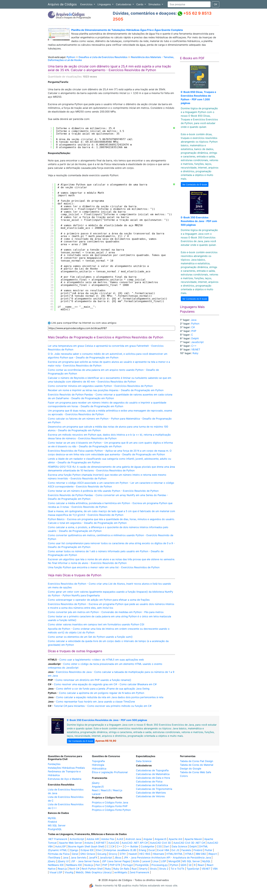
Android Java (133, 839)
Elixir (99, 850)
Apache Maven (193, 839)
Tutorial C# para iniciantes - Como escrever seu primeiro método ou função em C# (102, 705)
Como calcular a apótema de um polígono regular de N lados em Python (101, 692)
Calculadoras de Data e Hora (153, 777)
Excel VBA (163, 850)
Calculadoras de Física (149, 781)
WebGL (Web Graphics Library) (94, 872)
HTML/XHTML (174, 853)
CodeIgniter (148, 846)
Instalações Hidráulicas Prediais (66, 767)
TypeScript (193, 868)
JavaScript (197, 342)
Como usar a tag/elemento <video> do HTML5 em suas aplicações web (101, 659)
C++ (194, 345)
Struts (153, 868)
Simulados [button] (154, 4)
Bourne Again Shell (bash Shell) (86, 846)
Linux (156, 861)
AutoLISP (60, 846)
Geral (75, 853)
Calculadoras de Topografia (152, 770)
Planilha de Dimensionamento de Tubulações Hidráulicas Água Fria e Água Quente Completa (127, 29)
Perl (97, 864)
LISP (163, 861)
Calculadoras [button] (124, 4)
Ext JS (175, 850)
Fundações (54, 764)
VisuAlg (69, 872)
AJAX (120, 839)
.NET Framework (57, 839)
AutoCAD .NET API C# (135, 842)
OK (215, 4)
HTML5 (189, 853)
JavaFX (93, 857)
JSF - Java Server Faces (85, 861)
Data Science (143, 761)
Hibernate (158, 853)
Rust (134, 868)
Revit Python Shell (92, 868)
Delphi (195, 338)
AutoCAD (113, 842)
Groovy (113, 853)
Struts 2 (163, 868)
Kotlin (136, 861)
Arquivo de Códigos (62, 4)
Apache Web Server (70, 842)
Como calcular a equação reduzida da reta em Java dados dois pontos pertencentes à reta (109, 697)
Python (71, 57)
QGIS (183, 864)
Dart (166, 846)
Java (193, 319)
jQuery (96, 782)
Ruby (195, 353)
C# (193, 327)
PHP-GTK (115, 864)
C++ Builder (131, 846)
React (201, 864)
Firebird (52, 821)
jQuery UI (63, 861)
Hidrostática (99, 768)
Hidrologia (98, 764)
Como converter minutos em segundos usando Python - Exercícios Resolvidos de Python (100, 385)
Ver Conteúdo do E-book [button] (194, 184)
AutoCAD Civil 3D (160, 842)
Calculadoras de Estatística (152, 785)
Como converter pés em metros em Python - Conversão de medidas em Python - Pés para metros (105, 612)
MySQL (52, 818)
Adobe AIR (93, 839)
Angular (147, 839)
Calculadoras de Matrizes (151, 792)
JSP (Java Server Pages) (116, 861)
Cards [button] (140, 4)
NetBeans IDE (56, 864)
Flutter (208, 850)
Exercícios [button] (86, 4)
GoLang (101, 853)
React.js (62, 868)
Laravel (96, 794)
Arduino (88, 842)
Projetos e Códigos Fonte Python (111, 809)
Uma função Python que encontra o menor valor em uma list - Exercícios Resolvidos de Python (103, 567)
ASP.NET (101, 842)
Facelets (186, 850)
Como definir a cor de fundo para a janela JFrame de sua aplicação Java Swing (102, 688)
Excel (151, 850)
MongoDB (174, 861)
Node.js (88, 864)
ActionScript (77, 839)
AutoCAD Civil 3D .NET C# (189, 842)
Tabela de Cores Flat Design (196, 761)
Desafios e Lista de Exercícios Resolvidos (103, 57)
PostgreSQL (55, 829)
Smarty (143, 868)
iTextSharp (54, 857)
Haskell (132, 853)
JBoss (117, 857)
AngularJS (98, 786)
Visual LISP (55, 872)
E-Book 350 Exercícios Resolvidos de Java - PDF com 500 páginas (199, 221)
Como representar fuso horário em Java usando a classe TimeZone (95, 701)
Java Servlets (78, 857)
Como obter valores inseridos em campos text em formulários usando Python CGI (96, 624)
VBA (215, 868)
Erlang (142, 850)
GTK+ (123, 853)
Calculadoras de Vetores (150, 796)
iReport (212, 853)
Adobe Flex (107, 839)
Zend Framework (139, 872)
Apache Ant (175, 839)
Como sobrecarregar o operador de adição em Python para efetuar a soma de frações (99, 599)
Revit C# (74, 868)
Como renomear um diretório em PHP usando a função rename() (93, 679)
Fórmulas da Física (59, 853)
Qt (190, 864)
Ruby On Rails (121, 868)
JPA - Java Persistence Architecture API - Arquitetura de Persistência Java (167, 857)
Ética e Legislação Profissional (110, 772)
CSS (159, 846)
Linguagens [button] (104, 4)
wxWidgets (120, 872)
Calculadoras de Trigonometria (154, 788)
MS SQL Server (57, 825)
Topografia (98, 761)
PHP (193, 330)
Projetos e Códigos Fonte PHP (109, 806)
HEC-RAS (144, 853)
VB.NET (195, 349)
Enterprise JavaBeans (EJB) (120, 850)
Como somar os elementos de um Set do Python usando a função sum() (90, 636)
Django (74, 850)
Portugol (128, 864)
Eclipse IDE (87, 850)
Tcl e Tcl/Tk (177, 868)
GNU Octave (87, 853)
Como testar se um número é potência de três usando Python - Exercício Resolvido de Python (103, 490)
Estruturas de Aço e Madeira (64, 778)
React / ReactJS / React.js (107, 790)
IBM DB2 (201, 853)
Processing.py (159, 864)
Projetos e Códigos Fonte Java (110, 802)
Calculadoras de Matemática (153, 774)
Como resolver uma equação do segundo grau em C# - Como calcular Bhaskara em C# (105, 684)
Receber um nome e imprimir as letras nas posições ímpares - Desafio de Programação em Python (105, 390)
